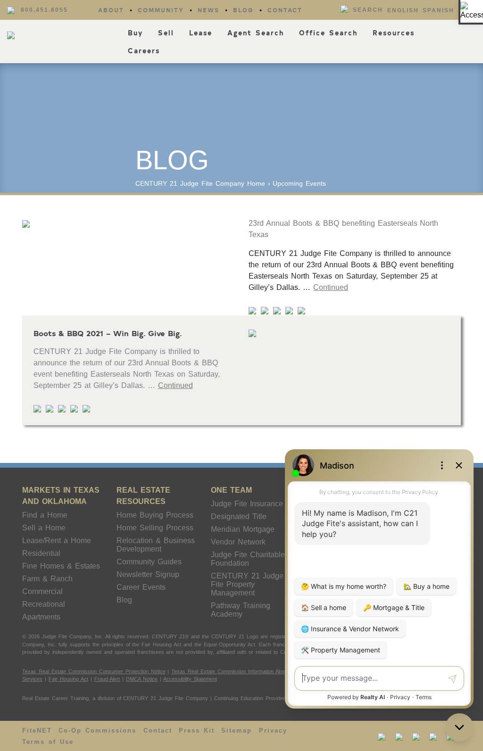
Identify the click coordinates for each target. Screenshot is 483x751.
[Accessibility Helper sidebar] (471, 11)
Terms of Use (48, 741)
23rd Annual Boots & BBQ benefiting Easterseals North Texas (343, 229)
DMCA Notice (142, 679)
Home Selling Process (155, 528)
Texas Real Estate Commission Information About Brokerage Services (254, 671)
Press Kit (197, 730)
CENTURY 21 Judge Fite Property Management (247, 584)
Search (368, 10)
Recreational (43, 604)
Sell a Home (44, 528)
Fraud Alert (107, 679)
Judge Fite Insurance (247, 504)
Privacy (273, 730)
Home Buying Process (155, 515)
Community (161, 10)
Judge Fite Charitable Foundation (248, 559)
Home (256, 183)
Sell (166, 32)
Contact (284, 10)
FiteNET (37, 730)
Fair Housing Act (68, 679)
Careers (144, 50)
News (208, 10)
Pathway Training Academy (240, 610)
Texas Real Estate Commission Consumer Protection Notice (94, 671)
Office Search (328, 32)
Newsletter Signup (148, 574)
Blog (243, 10)
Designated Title (238, 516)
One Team (231, 490)
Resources (394, 32)
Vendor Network (238, 542)
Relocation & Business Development (156, 544)
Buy (135, 32)
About (111, 10)
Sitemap (236, 730)
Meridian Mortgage (243, 529)
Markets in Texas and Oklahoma (61, 495)
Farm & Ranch (47, 579)
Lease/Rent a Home (56, 540)
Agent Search (255, 32)
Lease (200, 32)
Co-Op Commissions (97, 730)
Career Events (141, 587)
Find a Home (44, 515)
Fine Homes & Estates (61, 566)
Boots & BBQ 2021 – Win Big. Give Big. (107, 333)
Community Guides (149, 562)
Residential (41, 553)
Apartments (41, 617)
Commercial (42, 591)
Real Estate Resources (143, 495)
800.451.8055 (44, 10)
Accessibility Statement (190, 679)
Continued (330, 287)
